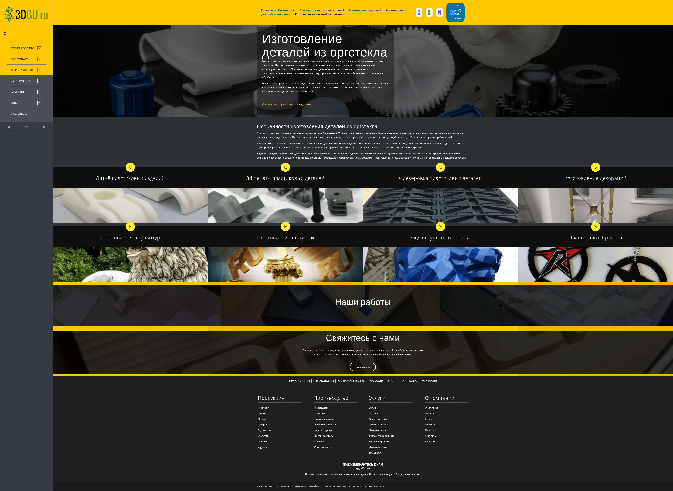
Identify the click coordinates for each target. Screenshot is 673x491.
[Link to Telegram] (44, 126)
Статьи (428, 419)
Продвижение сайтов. (408, 474)
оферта (346, 486)
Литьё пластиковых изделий (130, 178)
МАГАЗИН (376, 380)
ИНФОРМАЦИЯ (299, 380)
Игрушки (262, 447)
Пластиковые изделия (325, 424)
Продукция (263, 408)
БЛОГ (391, 380)
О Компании (431, 408)
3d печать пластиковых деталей (285, 178)
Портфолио (431, 430)
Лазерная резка (377, 430)
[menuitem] (26, 48)
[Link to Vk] (9, 126)
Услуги (372, 408)
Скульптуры (264, 430)
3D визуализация (323, 447)
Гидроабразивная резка (381, 436)
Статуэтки (263, 436)
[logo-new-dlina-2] (26, 14)
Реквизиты (430, 436)
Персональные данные (297, 486)
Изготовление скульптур (130, 237)
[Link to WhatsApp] (26, 126)
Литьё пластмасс (378, 447)
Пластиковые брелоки (595, 237)
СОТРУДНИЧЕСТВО (351, 380)
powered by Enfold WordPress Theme (368, 486)
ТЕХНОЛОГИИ (324, 380)
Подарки (262, 424)
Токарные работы (378, 424)
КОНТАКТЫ (429, 380)
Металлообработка (379, 441)
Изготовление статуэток (285, 237)
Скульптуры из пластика (440, 237)
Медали (262, 419)
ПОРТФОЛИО (408, 380)
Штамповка (375, 453)
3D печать (374, 413)
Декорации (319, 413)
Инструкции (431, 424)
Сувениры (263, 441)
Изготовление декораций (595, 178)
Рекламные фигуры (324, 419)
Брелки (262, 413)
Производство (321, 408)
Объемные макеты (323, 436)
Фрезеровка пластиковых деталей (440, 178)
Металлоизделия (323, 430)
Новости (429, 413)
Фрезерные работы (379, 419)
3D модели (319, 441)
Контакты (430, 441)
